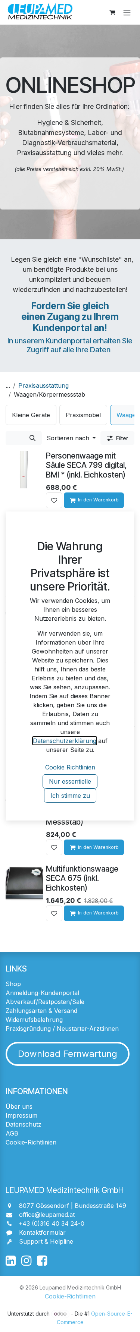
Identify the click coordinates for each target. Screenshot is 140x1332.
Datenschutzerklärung (64, 740)
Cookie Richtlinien (70, 767)
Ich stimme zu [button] (70, 795)
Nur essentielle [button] (70, 781)
